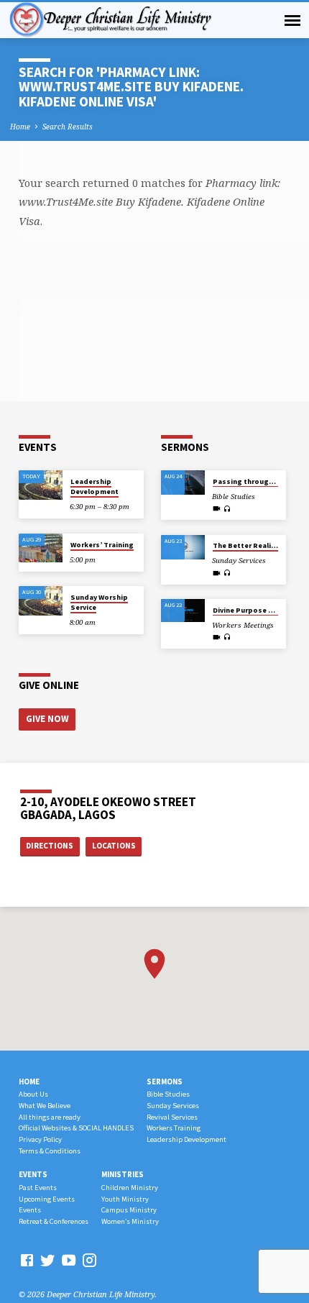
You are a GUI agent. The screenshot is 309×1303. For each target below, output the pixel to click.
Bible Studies (168, 1094)
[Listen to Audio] (227, 508)
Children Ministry (129, 1187)
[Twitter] (48, 1259)
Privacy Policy (40, 1139)
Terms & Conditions (49, 1151)
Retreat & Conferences (53, 1221)
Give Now (47, 719)
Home (20, 127)
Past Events (38, 1187)
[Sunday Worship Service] (41, 601)
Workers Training (173, 1128)
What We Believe (44, 1105)
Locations (114, 846)
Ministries (122, 1174)
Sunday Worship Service (99, 602)
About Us (33, 1094)
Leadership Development (94, 486)
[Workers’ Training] (41, 548)
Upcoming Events (47, 1199)
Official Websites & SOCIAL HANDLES (76, 1128)
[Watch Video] (216, 508)
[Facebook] (27, 1259)
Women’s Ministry (130, 1221)
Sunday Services (173, 1105)
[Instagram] (89, 1259)
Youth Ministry (125, 1199)
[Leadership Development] (41, 485)
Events (33, 1174)
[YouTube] (68, 1259)
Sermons (165, 1081)
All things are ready (49, 1117)
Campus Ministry (129, 1210)
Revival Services (172, 1117)
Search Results (67, 127)
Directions (49, 846)
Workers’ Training (102, 544)
